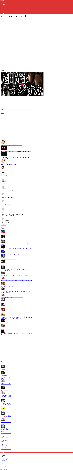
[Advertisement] (16, 23)
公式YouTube (4, 457)
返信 (3, 184)
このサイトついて (5, 458)
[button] (8, 363)
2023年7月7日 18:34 (4, 181)
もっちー (2, 113)
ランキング (4, 456)
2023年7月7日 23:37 (4, 210)
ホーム (4, 455)
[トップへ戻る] (0, 468)
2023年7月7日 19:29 (4, 188)
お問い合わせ (5, 459)
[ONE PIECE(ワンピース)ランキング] (4, 362)
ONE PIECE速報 (4, 460)
